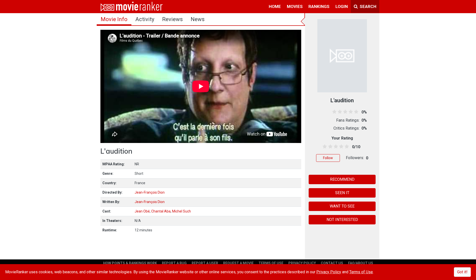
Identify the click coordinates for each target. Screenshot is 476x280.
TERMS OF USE (271, 263)
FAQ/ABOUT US (360, 263)
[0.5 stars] (324, 146)
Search (367, 6)
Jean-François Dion (150, 192)
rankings (318, 6)
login (341, 6)
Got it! (462, 272)
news (198, 19)
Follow (328, 158)
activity (144, 19)
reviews (172, 19)
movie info (114, 19)
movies (295, 6)
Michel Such (181, 211)
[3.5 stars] (340, 146)
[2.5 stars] (335, 146)
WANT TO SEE (342, 206)
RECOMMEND (342, 179)
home (275, 6)
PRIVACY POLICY (302, 263)
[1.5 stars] (329, 146)
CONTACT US (332, 263)
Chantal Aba (161, 211)
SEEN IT (342, 192)
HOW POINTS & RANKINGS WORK (130, 263)
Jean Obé (142, 211)
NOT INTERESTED (342, 219)
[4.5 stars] (346, 146)
